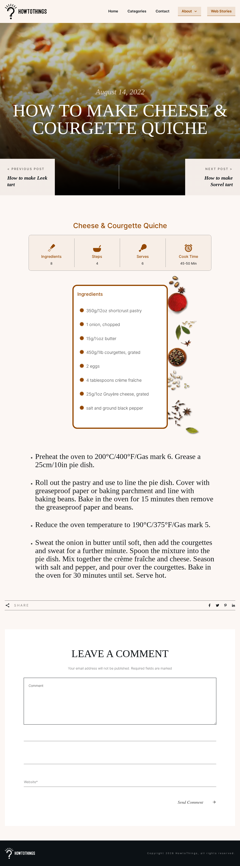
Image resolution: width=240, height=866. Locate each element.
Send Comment (190, 802)
